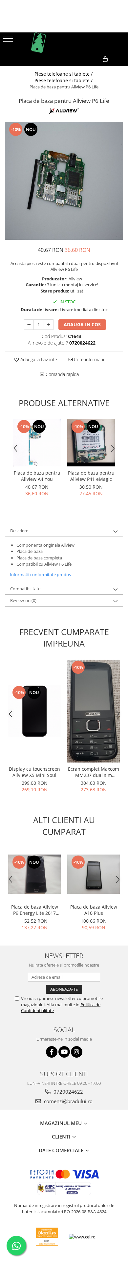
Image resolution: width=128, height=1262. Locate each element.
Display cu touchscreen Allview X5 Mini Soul (34, 772)
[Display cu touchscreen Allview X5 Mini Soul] (34, 711)
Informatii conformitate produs (40, 574)
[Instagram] (76, 1052)
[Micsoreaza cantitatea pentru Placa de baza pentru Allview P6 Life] (29, 324)
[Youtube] (64, 1052)
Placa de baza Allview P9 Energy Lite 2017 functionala (34, 910)
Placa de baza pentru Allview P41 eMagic (91, 476)
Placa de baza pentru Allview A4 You (37, 476)
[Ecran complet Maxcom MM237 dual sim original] (93, 711)
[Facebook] (51, 1052)
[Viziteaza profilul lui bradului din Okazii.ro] (47, 1237)
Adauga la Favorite (38, 359)
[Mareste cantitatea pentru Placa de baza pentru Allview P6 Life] (48, 324)
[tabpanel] (64, 181)
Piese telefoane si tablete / (64, 74)
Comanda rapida (61, 374)
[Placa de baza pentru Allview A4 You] (37, 442)
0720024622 (67, 1091)
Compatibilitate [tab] (25, 589)
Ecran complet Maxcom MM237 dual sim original (93, 772)
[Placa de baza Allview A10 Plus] (93, 874)
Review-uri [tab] (23, 600)
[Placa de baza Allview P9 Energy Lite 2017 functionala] (34, 874)
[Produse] (9, 41)
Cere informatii (88, 359)
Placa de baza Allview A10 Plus (93, 910)
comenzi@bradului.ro (68, 1101)
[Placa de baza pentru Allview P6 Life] (64, 181)
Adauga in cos (82, 324)
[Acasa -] (64, 42)
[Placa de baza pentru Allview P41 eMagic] (91, 442)
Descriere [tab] (19, 531)
